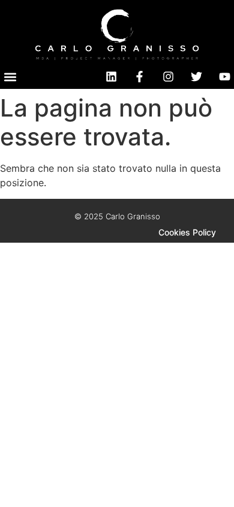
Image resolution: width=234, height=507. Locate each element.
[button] (10, 77)
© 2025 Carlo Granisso (117, 216)
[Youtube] (225, 77)
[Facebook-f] (139, 77)
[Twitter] (196, 77)
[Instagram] (168, 77)
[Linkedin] (111, 77)
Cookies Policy (187, 232)
